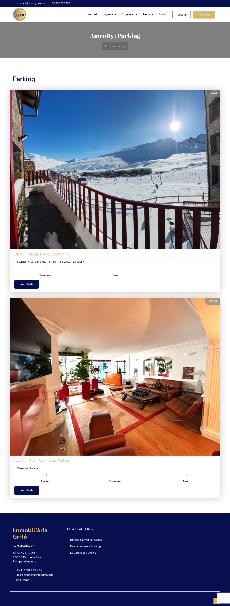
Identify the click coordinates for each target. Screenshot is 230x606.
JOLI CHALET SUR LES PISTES (41, 460)
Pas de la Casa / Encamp (85, 546)
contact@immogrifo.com (31, 3)
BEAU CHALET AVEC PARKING (42, 254)
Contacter (205, 15)
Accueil (92, 14)
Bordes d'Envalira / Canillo (86, 540)
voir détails (26, 284)
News (147, 14)
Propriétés (129, 14)
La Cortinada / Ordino (83, 553)
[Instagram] (214, 3)
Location (182, 15)
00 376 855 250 (60, 3)
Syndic (163, 14)
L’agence (108, 14)
